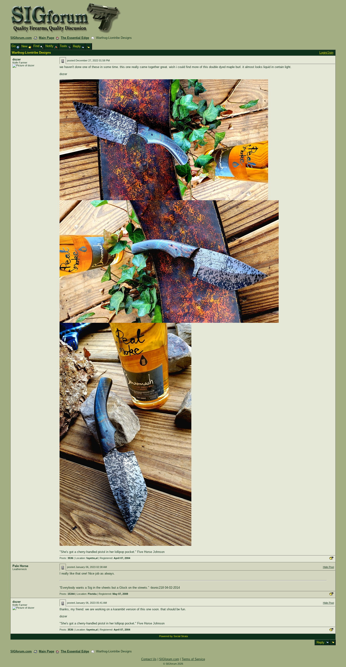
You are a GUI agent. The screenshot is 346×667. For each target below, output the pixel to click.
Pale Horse (20, 566)
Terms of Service (193, 659)
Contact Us (149, 659)
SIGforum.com (21, 38)
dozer (16, 59)
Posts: (66, 558)
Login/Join (326, 52)
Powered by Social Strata (173, 636)
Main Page (46, 38)
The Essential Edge (75, 38)
